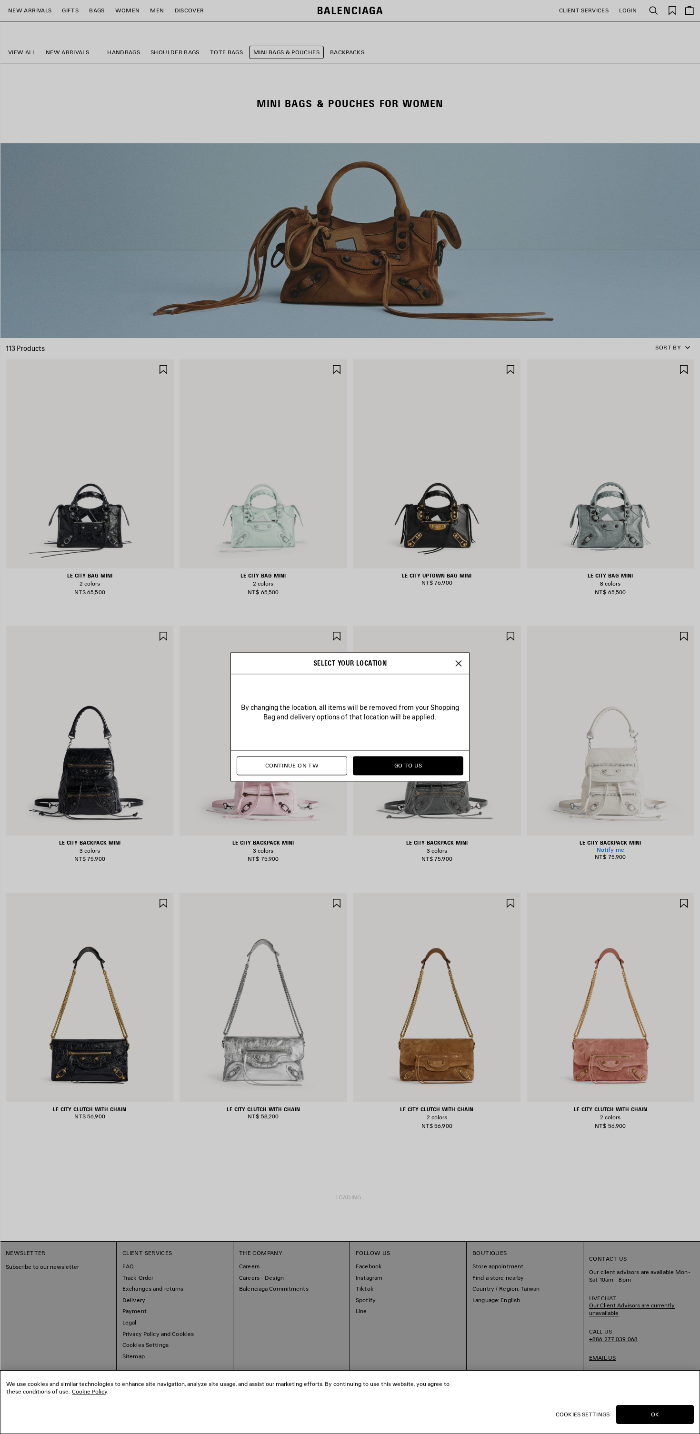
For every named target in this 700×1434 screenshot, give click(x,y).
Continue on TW (292, 765)
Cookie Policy (89, 1391)
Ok (655, 1414)
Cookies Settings (583, 1414)
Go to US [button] (408, 765)
